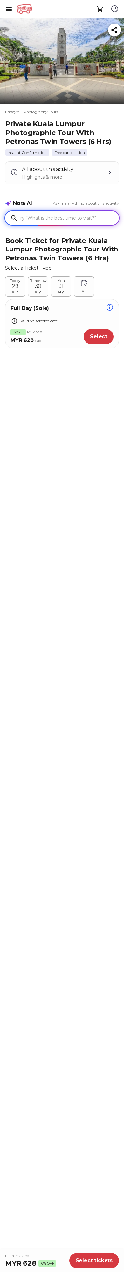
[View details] (110, 308)
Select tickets (94, 1260)
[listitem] (27, 152)
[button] (62, 59)
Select (98, 336)
